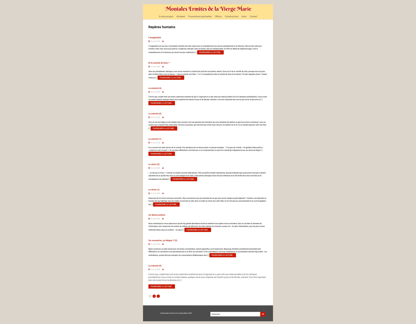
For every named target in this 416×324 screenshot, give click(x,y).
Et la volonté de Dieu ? (158, 63)
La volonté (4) (154, 88)
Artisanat (180, 16)
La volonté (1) (154, 139)
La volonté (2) (154, 113)
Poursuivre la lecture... (210, 52)
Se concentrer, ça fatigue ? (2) (162, 240)
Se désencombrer (156, 215)
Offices (218, 16)
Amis (244, 16)
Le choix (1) (154, 189)
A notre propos (166, 16)
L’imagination (154, 37)
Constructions (231, 16)
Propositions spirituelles (200, 16)
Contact (253, 16)
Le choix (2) (154, 164)
